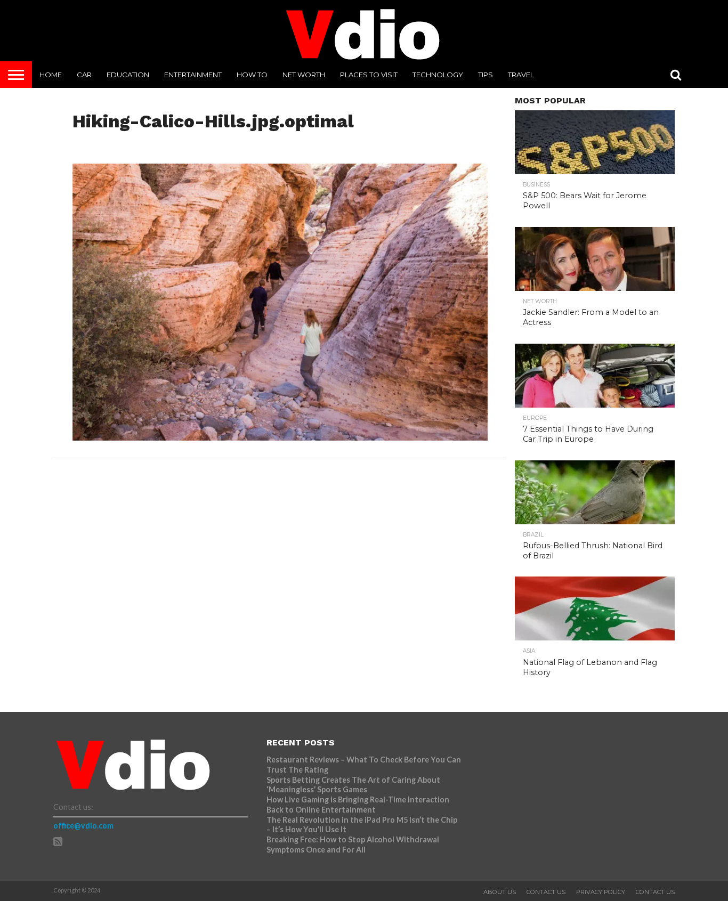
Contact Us (546, 892)
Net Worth (303, 74)
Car (84, 74)
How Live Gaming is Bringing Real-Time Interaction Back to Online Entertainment (357, 804)
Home (50, 74)
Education (128, 74)
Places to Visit (369, 74)
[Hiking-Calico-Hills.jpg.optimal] (280, 437)
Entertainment (193, 74)
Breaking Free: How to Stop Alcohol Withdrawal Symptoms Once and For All (352, 844)
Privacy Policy (600, 892)
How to (252, 74)
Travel (521, 74)
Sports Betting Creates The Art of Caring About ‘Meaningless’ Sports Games (353, 784)
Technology (437, 74)
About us (499, 892)
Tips (485, 74)
